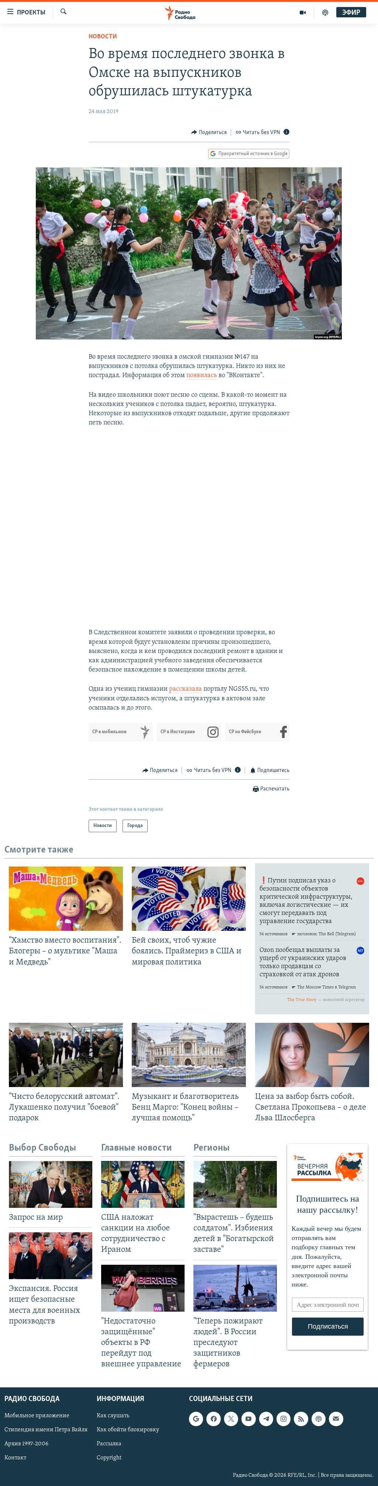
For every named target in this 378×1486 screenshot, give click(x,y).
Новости (103, 37)
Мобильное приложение (36, 1416)
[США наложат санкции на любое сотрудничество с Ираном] (143, 1184)
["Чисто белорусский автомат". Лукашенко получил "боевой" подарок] (66, 1055)
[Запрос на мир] (50, 1184)
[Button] (209, 132)
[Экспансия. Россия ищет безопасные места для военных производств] (50, 1255)
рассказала (185, 689)
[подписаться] (336, 1419)
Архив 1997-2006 (26, 1444)
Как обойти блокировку (128, 1430)
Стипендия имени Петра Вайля (45, 1430)
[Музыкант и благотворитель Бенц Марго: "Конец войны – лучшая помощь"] (189, 1055)
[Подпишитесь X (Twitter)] (231, 1419)
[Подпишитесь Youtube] (248, 1419)
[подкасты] (325, 12)
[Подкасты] (319, 1419)
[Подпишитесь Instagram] (283, 1419)
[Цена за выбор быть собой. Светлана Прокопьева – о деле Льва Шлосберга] (312, 1055)
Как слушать (113, 1416)
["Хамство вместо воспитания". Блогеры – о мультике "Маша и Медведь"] (66, 899)
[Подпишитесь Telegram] (266, 1419)
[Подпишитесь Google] (196, 1419)
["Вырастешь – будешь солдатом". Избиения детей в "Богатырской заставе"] (235, 1184)
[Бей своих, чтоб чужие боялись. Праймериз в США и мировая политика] (189, 899)
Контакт (15, 1458)
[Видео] (303, 12)
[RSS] (301, 1419)
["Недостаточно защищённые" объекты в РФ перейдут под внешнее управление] (143, 1288)
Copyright (109, 1458)
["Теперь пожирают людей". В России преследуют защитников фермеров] (235, 1288)
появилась (201, 375)
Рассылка (109, 1444)
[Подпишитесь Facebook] (213, 1419)
